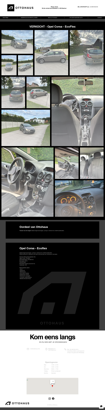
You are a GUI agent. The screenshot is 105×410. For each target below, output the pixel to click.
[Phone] (65, 349)
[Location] (46, 349)
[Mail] (28, 349)
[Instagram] (49, 398)
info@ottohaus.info (35, 348)
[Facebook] (53, 398)
